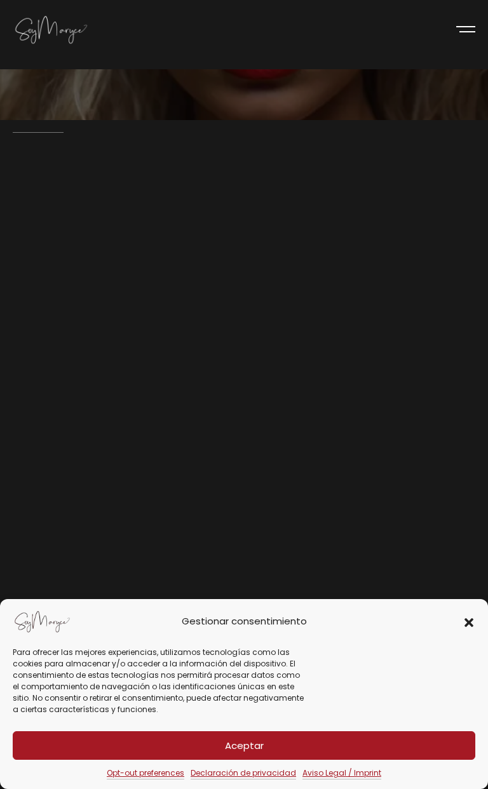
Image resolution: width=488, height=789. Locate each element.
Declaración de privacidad (243, 772)
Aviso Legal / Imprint (341, 772)
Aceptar (244, 745)
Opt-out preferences (145, 772)
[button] (469, 621)
